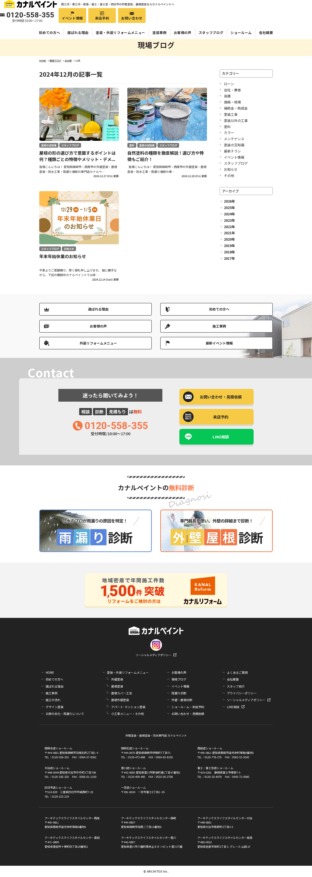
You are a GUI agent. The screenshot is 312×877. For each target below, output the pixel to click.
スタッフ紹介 (236, 686)
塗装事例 (159, 32)
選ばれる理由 (78, 32)
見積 (227, 96)
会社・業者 (232, 89)
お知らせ (231, 169)
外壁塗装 (117, 679)
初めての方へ (49, 32)
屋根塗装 (117, 686)
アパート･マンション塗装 (128, 707)
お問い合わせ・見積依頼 (187, 714)
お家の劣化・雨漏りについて (65, 714)
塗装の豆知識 (234, 144)
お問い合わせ (131, 18)
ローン (229, 83)
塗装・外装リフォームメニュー (120, 32)
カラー (229, 132)
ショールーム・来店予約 (187, 707)
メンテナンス (234, 138)
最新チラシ (232, 151)
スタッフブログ (211, 32)
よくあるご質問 (237, 672)
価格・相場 (232, 102)
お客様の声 (182, 32)
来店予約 (102, 18)
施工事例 (219, 326)
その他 (229, 175)
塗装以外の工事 (236, 120)
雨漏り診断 (178, 693)
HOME (50, 672)
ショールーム (241, 32)
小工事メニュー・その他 (127, 714)
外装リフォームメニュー (98, 343)
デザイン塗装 (54, 707)
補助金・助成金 (236, 108)
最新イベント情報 (219, 343)
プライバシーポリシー (242, 693)
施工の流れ (53, 700)
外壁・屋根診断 (181, 700)
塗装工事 (231, 114)
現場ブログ (178, 679)
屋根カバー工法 (121, 693)
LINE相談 (220, 436)
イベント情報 (72, 18)
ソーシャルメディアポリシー (153, 655)
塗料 (227, 126)
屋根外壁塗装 (120, 700)
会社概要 (266, 32)
